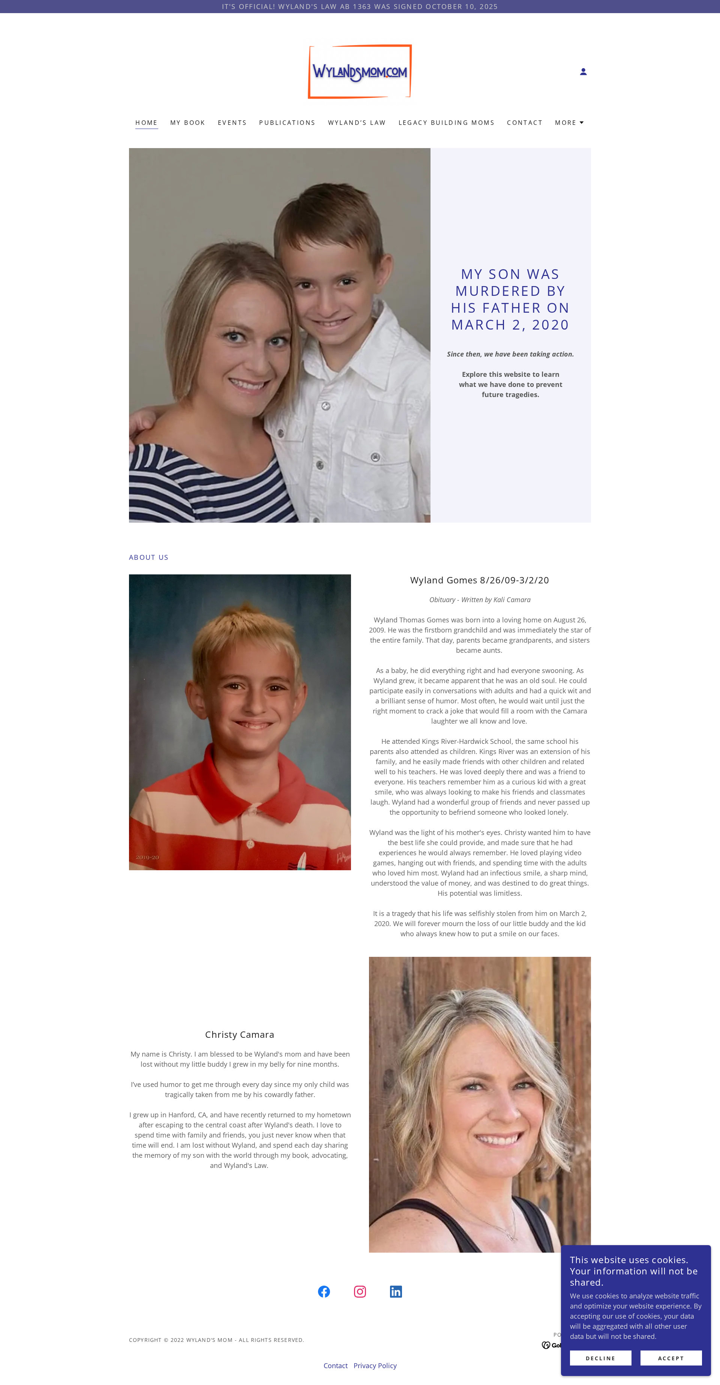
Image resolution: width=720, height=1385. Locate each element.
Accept (671, 1358)
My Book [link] (188, 122)
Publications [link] (287, 122)
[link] (359, 70)
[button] (583, 71)
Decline (601, 1358)
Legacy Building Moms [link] (447, 122)
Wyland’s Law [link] (357, 122)
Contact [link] (525, 122)
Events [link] (233, 122)
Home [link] (146, 122)
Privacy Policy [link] (375, 1365)
